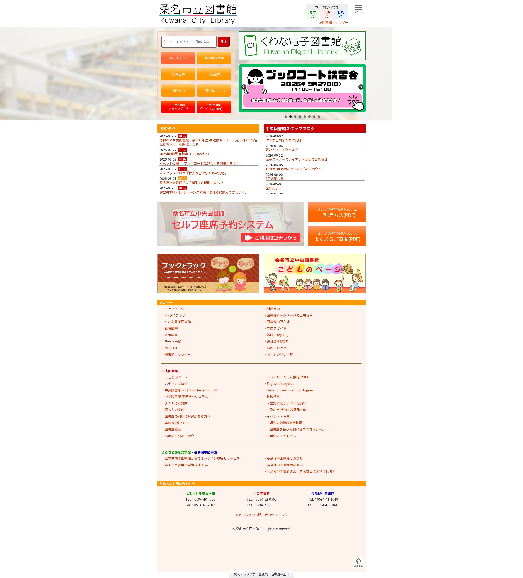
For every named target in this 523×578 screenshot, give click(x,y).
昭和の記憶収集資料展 (286, 422)
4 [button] (300, 116)
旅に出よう (274, 188)
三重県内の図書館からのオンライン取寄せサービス (202, 458)
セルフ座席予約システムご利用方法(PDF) (337, 212)
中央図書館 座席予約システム (186, 396)
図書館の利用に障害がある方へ (187, 416)
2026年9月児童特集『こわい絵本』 (185, 153)
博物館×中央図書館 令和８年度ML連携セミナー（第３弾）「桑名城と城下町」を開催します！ (208, 142)
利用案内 (273, 308)
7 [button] (314, 116)
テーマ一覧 (173, 341)
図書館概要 (173, 429)
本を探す (171, 347)
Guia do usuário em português (290, 390)
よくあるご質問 (176, 403)
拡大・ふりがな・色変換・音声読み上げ (261, 573)
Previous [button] (244, 87)
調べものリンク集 (280, 354)
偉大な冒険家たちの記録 (284, 140)
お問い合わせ (276, 347)
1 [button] (286, 116)
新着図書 (171, 328)
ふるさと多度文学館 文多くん (186, 464)
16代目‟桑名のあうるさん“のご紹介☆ (293, 168)
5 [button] (305, 116)
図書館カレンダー (178, 354)
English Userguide (280, 383)
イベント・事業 (278, 416)
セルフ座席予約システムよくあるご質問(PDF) (337, 236)
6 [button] (309, 116)
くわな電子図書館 (178, 321)
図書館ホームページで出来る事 (290, 315)
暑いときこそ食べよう (282, 149)
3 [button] (295, 116)
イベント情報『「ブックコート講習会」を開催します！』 (201, 163)
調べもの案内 (174, 409)
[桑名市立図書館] (230, 22)
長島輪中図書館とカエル (285, 458)
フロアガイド (276, 328)
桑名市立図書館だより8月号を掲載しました (191, 182)
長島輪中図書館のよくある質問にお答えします (301, 471)
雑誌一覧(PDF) (277, 334)
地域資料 (273, 396)
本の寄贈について (178, 422)
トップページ (174, 308)
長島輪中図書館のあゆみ (285, 464)
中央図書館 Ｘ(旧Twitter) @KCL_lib (191, 390)
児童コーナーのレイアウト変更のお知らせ (297, 159)
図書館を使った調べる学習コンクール (297, 429)
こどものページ (176, 376)
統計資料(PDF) (277, 341)
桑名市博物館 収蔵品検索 (288, 409)
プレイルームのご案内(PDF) (287, 376)
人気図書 (171, 334)
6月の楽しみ (275, 178)
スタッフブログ (176, 383)
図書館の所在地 (278, 321)
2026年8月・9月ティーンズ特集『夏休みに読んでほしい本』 (203, 192)
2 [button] (290, 116)
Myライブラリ (175, 315)
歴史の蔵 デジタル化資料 (288, 403)
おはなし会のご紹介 (179, 435)
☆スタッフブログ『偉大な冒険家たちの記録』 (193, 172)
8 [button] (319, 116)
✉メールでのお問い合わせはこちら (261, 514)
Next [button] (361, 87)
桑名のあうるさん (283, 435)
